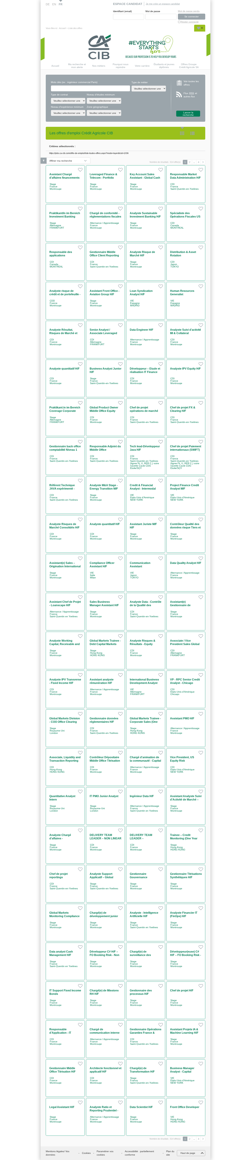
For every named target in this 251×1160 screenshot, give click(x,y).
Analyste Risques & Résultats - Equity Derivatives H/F (142, 644)
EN (54, 4)
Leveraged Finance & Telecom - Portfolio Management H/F (103, 178)
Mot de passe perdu (189, 11)
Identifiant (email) (122, 11)
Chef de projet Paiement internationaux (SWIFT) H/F (185, 450)
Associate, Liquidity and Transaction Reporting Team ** (65, 761)
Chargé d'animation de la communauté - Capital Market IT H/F (145, 761)
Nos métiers (98, 65)
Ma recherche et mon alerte (77, 66)
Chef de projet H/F (181, 990)
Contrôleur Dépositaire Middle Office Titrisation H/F (105, 761)
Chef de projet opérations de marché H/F (144, 411)
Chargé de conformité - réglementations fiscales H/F (105, 216)
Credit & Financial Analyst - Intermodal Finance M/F (143, 488)
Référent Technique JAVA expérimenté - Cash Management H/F (64, 488)
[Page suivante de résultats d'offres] (203, 162)
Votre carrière (142, 65)
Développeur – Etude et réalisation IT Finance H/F (145, 372)
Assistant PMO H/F (182, 718)
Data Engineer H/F (141, 329)
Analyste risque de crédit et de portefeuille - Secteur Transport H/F (64, 294)
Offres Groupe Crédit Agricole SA (189, 66)
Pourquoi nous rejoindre (120, 66)
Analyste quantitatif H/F (64, 368)
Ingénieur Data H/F (142, 796)
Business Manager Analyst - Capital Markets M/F (182, 1071)
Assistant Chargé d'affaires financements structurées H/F (64, 178)
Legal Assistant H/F (61, 1107)
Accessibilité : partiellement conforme (139, 1153)
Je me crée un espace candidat (163, 3)
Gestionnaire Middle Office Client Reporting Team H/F (104, 255)
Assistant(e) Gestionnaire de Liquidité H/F (180, 605)
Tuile (182, 133)
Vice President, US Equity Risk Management (182, 761)
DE (48, 4)
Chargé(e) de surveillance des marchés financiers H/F (145, 955)
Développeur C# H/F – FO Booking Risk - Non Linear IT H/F (104, 955)
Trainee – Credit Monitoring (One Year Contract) (183, 838)
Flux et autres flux (190, 95)
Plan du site (170, 1153)
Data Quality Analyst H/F (185, 563)
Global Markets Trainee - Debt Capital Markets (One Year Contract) (105, 644)
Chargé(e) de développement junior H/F (104, 916)
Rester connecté (190, 21)
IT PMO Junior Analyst (104, 796)
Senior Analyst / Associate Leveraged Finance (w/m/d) (103, 333)
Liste (192, 133)
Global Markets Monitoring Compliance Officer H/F (64, 916)
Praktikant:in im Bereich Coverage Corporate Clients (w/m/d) (64, 411)
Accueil (62, 28)
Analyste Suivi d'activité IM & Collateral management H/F (185, 333)
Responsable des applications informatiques (60, 255)
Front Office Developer (184, 1107)
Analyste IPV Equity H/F (185, 368)
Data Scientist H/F (141, 1107)
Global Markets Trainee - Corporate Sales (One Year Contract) (145, 722)
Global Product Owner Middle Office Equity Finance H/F (104, 411)
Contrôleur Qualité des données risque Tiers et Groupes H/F (185, 527)
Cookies (86, 1153)
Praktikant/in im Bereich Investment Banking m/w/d (64, 216)
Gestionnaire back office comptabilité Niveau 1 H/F (65, 450)
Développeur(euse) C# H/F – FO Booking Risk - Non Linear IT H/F (185, 955)
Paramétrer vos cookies (105, 1153)
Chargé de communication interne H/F (105, 1033)
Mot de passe (152, 11)
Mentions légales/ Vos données (57, 1153)
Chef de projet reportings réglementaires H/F (61, 877)
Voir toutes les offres (191, 83)
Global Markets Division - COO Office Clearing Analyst (64, 722)
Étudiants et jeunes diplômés (164, 66)
